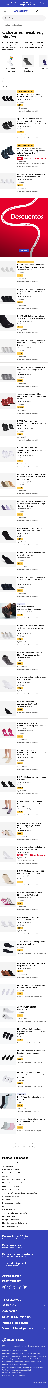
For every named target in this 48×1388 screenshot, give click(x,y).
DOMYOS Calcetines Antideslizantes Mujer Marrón (29, 608)
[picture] (8, 98)
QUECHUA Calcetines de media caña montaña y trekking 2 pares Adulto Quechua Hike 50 (31, 150)
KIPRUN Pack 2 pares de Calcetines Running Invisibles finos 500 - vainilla (31, 752)
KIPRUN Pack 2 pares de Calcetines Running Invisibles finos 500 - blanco (31, 450)
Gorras (5, 1176)
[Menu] (5, 11)
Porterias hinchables (11, 1190)
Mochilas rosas (8, 1216)
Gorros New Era (8, 1210)
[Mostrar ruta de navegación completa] (3, 25)
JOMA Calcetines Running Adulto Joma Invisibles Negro (31, 943)
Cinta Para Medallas (10, 1196)
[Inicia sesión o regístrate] (37, 11)
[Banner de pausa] (40, 3)
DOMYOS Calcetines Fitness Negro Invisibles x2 (31, 778)
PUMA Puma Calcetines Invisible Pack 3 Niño (30, 1098)
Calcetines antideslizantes (28, 70)
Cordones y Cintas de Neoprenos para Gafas (20, 1193)
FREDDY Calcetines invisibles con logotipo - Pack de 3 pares (31, 986)
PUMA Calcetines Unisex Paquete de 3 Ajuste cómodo (31, 1120)
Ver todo (24, 250)
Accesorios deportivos (11, 1163)
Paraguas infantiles (10, 1220)
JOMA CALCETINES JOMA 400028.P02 (27, 1008)
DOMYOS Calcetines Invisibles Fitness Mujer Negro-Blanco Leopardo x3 (29, 825)
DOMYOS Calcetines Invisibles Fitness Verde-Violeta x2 (29, 894)
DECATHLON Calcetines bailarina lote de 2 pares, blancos (31, 848)
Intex (4, 1206)
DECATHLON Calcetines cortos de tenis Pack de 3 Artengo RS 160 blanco (31, 342)
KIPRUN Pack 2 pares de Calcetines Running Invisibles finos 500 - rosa (31, 725)
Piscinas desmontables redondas (16, 1173)
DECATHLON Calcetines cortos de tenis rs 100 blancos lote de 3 (31, 175)
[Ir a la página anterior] (16, 1146)
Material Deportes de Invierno (14, 1223)
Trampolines (7, 1166)
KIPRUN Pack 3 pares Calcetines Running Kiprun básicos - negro (30, 95)
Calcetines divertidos (10, 70)
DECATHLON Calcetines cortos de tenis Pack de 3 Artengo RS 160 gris (31, 369)
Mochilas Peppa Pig (10, 1226)
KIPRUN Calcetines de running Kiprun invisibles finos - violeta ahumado (30, 804)
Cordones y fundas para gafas (15, 1213)
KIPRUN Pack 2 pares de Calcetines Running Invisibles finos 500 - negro (31, 423)
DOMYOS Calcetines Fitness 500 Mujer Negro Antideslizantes (30, 529)
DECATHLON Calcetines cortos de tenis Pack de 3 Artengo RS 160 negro (31, 291)
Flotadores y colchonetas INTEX (15, 1180)
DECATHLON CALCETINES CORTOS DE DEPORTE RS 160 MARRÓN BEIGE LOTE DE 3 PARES (31, 477)
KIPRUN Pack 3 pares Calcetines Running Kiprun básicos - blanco (30, 266)
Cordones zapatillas (10, 1169)
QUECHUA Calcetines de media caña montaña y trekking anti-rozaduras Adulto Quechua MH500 (31, 121)
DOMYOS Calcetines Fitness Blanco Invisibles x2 (29, 918)
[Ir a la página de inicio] (21, 11)
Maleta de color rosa (10, 1186)
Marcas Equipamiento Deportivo (15, 1183)
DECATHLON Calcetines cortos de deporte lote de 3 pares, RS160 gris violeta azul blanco (31, 503)
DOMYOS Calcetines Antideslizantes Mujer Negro (29, 703)
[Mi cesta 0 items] (43, 11)
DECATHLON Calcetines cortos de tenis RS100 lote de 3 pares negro (31, 317)
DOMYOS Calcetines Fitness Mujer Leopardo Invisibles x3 (31, 964)
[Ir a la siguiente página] (32, 1146)
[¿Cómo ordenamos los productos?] (3, 87)
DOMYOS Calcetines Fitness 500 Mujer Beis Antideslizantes (30, 872)
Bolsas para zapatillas (11, 1203)
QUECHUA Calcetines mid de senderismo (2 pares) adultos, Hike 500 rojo (31, 396)
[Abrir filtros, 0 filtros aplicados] (5, 80)
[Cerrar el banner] (44, 3)
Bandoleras (7, 1200)
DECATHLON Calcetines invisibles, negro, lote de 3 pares (31, 554)
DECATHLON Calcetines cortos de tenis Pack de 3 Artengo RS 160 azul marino (31, 579)
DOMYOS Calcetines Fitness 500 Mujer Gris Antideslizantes (30, 654)
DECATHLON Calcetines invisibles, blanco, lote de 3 (31, 678)
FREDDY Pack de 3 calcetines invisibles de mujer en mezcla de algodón (31, 1031)
